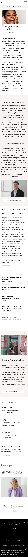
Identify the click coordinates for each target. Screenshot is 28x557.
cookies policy (4, 554)
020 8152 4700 (15, 532)
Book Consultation (14, 201)
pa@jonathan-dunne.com (16, 535)
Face (14, 6)
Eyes (8, 6)
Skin (19, 6)
